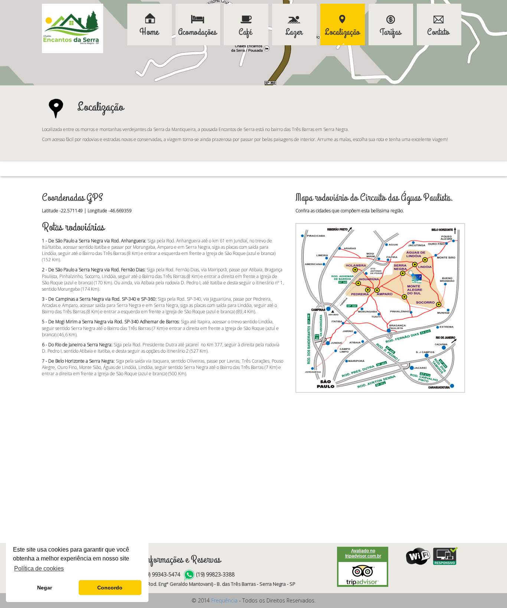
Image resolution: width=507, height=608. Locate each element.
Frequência (224, 600)
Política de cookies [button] (39, 568)
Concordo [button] (109, 588)
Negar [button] (44, 588)
